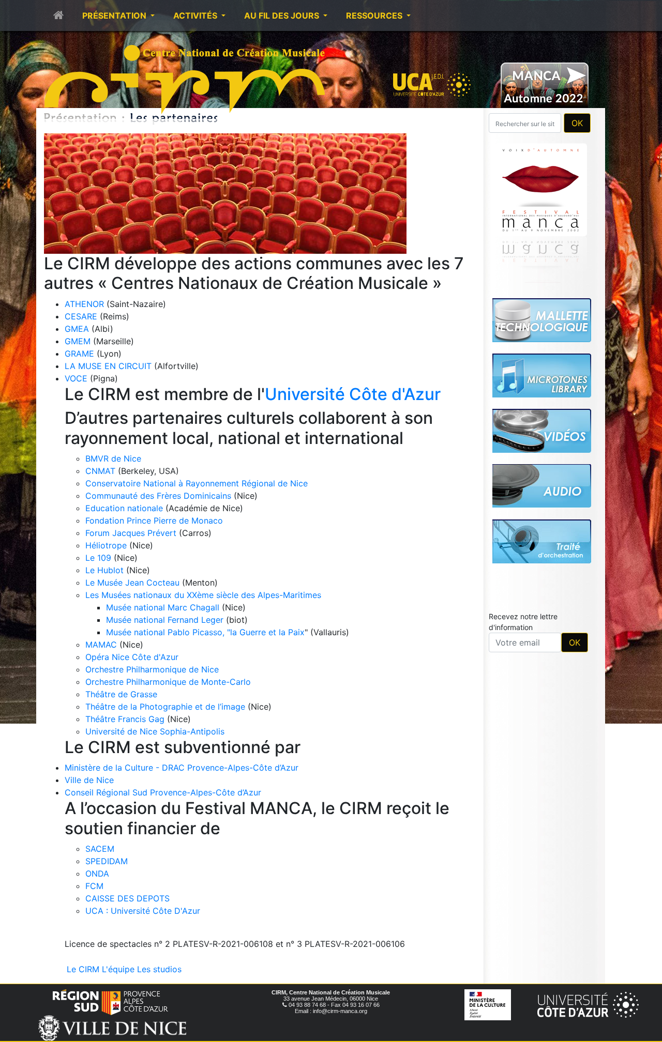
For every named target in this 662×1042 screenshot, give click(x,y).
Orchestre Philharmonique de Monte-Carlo (168, 682)
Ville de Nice (89, 780)
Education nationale (124, 508)
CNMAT (100, 471)
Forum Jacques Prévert (130, 533)
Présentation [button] (115, 15)
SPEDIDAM (106, 861)
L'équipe (118, 969)
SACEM (99, 849)
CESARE (81, 316)
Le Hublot (104, 570)
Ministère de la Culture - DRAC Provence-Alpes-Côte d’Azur (181, 767)
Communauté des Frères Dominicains (159, 496)
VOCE (76, 378)
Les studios (159, 969)
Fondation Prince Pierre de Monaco (154, 520)
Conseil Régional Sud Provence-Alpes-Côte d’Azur (163, 792)
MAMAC (101, 644)
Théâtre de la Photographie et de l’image (165, 706)
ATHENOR (84, 304)
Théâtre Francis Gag (124, 719)
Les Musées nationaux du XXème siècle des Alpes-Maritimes (203, 595)
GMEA (77, 329)
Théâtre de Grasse (121, 694)
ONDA (97, 873)
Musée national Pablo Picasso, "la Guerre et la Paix (205, 632)
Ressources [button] (375, 15)
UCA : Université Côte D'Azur (142, 911)
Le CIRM (83, 969)
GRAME (79, 353)
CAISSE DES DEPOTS (127, 898)
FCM (94, 886)
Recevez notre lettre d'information (523, 477)
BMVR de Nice (113, 458)
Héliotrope (106, 545)
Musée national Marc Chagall (162, 607)
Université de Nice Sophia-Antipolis (154, 731)
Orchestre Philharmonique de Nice (152, 669)
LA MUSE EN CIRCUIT (108, 366)
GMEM (78, 341)
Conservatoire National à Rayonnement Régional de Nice (196, 483)
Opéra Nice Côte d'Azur (131, 657)
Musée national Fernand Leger (164, 620)
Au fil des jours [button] (282, 15)
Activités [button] (196, 15)
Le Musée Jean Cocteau (132, 582)
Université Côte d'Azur (353, 394)
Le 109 (98, 558)
